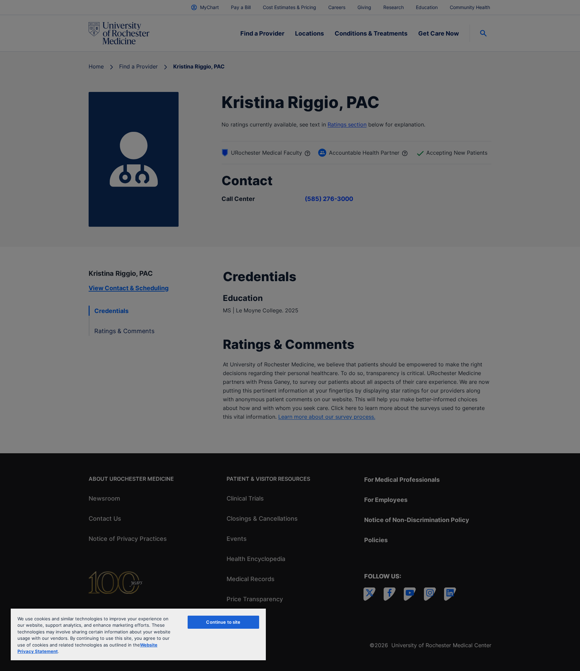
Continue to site (223, 622)
